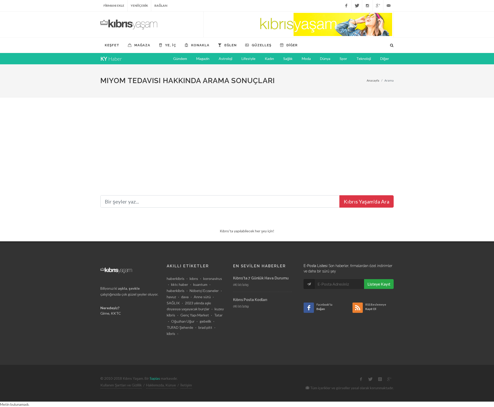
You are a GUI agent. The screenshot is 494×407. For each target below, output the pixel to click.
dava (185, 297)
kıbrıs (194, 278)
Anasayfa (373, 80)
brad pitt (205, 327)
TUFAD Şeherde (180, 327)
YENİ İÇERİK (139, 5)
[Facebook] (346, 5)
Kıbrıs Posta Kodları (250, 300)
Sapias (155, 378)
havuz (171, 297)
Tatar (218, 315)
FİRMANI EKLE (113, 5)
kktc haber (179, 284)
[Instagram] (367, 5)
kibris (171, 333)
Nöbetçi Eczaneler (204, 290)
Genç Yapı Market (194, 315)
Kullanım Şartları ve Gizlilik (121, 385)
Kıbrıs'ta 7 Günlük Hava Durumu (261, 278)
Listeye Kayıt (378, 283)
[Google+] (378, 5)
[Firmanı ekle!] (298, 24)
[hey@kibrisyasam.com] (388, 5)
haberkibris (175, 278)
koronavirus (212, 278)
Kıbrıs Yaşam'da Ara (366, 201)
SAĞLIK (173, 303)
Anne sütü (202, 297)
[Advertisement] (247, 136)
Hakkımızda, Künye (161, 385)
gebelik (205, 321)
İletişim (186, 385)
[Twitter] (357, 5)
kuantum (200, 284)
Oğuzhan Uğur (183, 321)
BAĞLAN (160, 5)
